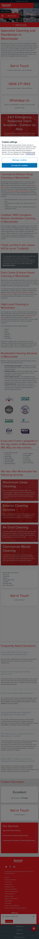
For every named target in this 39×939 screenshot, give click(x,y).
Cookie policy (30, 154)
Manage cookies (19, 160)
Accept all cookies (20, 165)
